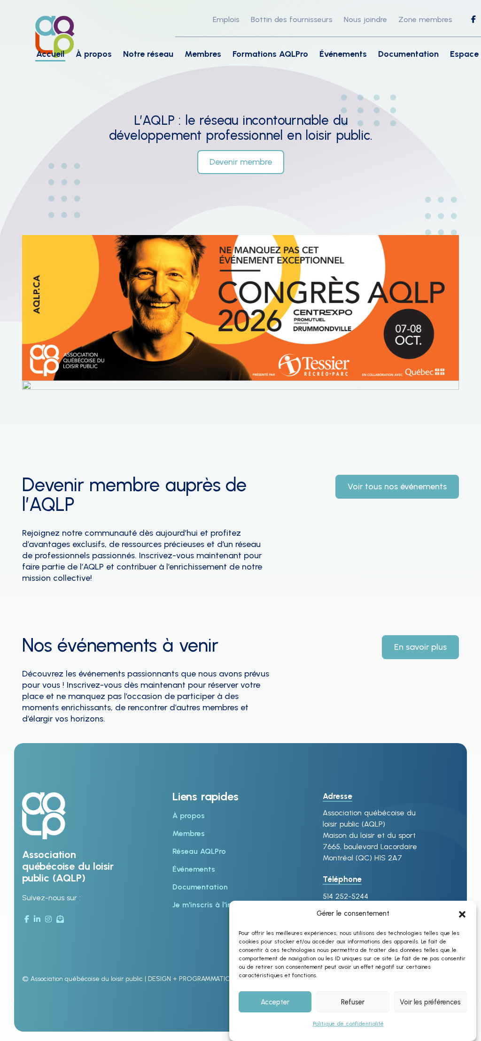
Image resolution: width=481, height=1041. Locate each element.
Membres (203, 54)
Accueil (50, 54)
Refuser (353, 1002)
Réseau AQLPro (199, 851)
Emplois (226, 19)
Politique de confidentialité (348, 1023)
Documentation (408, 54)
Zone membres (425, 19)
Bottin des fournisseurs (292, 19)
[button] (462, 913)
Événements (343, 54)
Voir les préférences (430, 1002)
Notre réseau (148, 54)
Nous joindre (365, 19)
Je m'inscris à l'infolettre (215, 904)
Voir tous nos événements (397, 486)
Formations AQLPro (270, 54)
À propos (94, 54)
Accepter (275, 1002)
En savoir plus (420, 647)
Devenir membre (240, 162)
